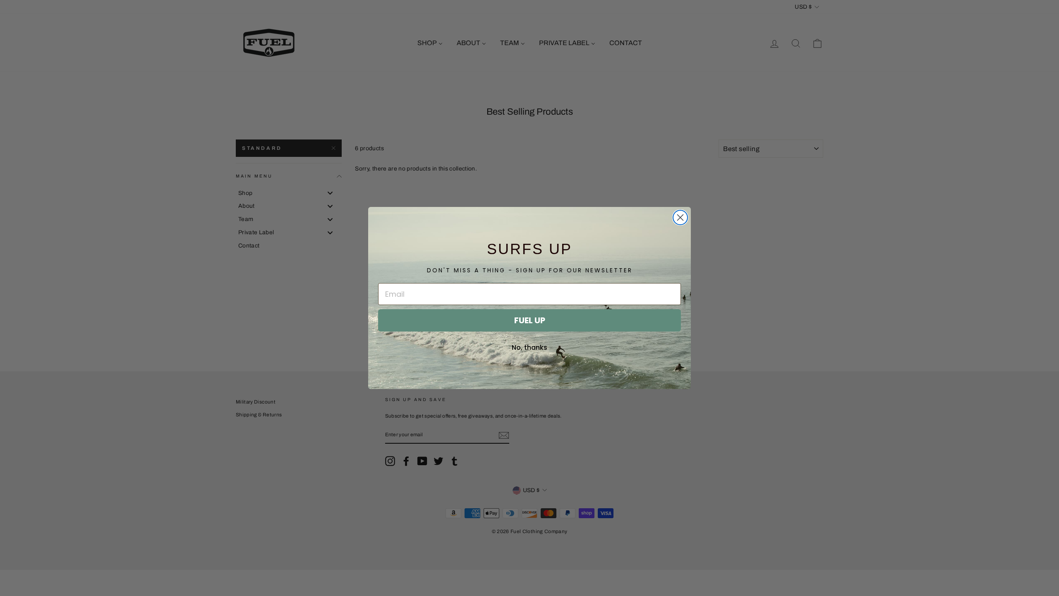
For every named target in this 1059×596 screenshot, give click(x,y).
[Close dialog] (680, 217)
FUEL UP (529, 320)
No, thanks (529, 347)
